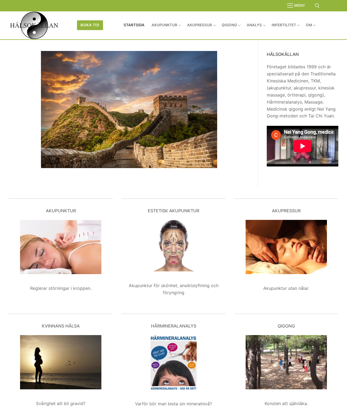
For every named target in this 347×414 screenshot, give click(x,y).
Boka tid (90, 25)
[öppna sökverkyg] (317, 5)
